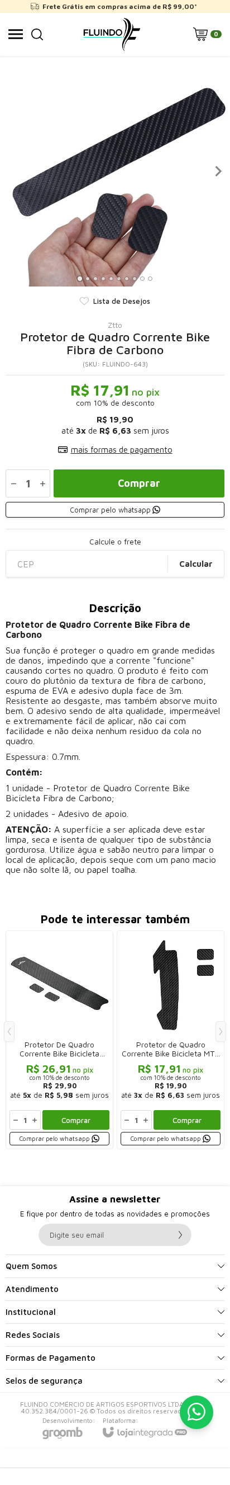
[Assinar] (180, 1235)
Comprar (139, 483)
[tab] (79, 278)
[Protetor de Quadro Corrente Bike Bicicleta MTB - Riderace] (170, 1040)
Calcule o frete (115, 542)
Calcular (196, 563)
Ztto (115, 325)
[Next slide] (218, 171)
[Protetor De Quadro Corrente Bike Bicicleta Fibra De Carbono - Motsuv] (59, 1040)
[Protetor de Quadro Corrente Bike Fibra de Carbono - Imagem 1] (115, 171)
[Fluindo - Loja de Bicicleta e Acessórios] (112, 34)
